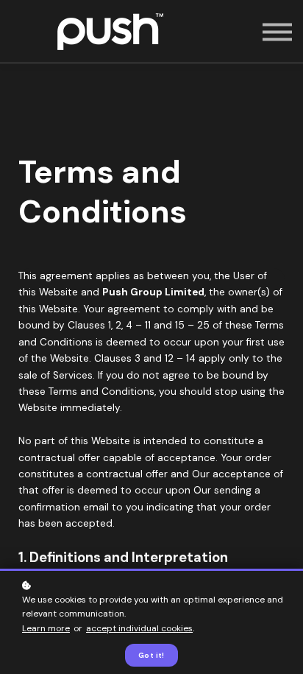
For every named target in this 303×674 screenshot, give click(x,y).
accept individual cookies (139, 628)
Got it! (151, 655)
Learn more (46, 628)
